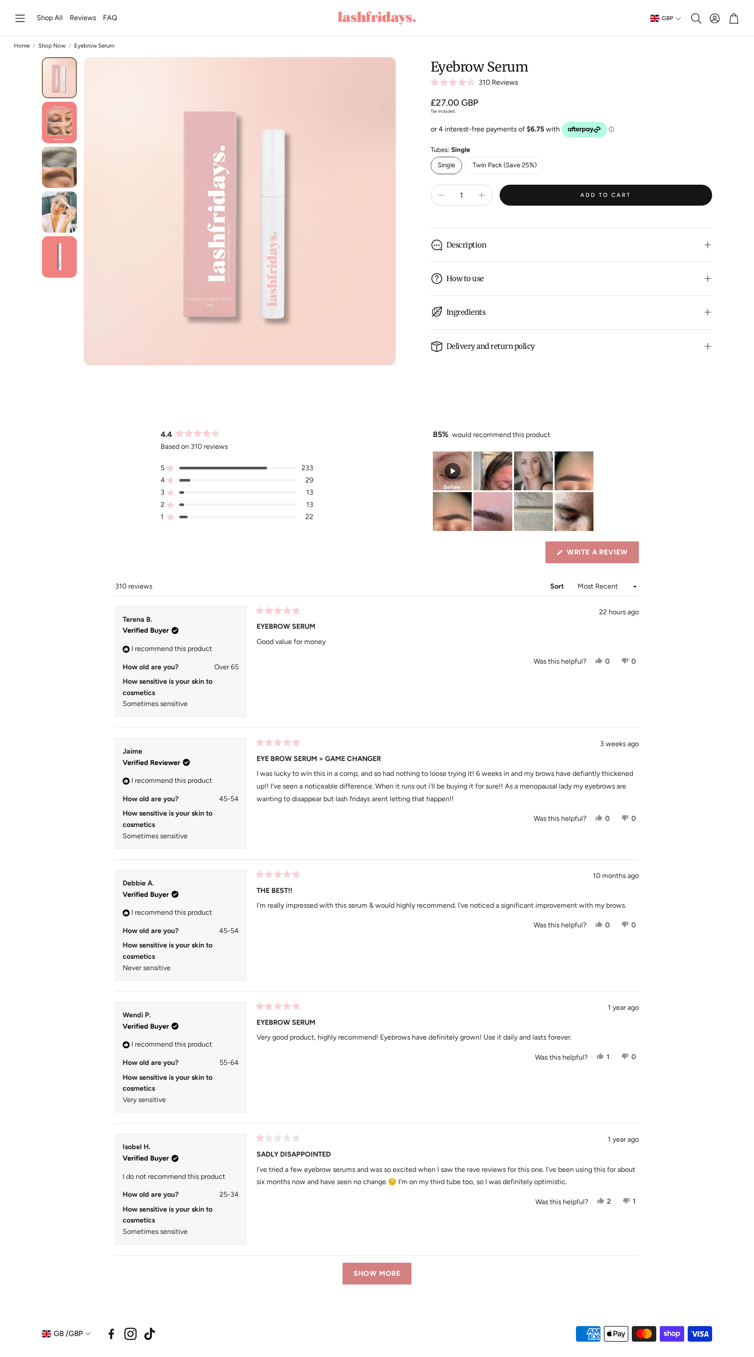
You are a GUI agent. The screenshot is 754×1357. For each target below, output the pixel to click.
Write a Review (600, 555)
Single (446, 165)
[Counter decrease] (441, 195)
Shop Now (51, 45)
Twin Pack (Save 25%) (505, 165)
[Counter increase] (482, 195)
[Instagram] (130, 1334)
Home (22, 45)
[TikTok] (150, 1334)
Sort (558, 586)
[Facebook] (111, 1334)
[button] (20, 18)
